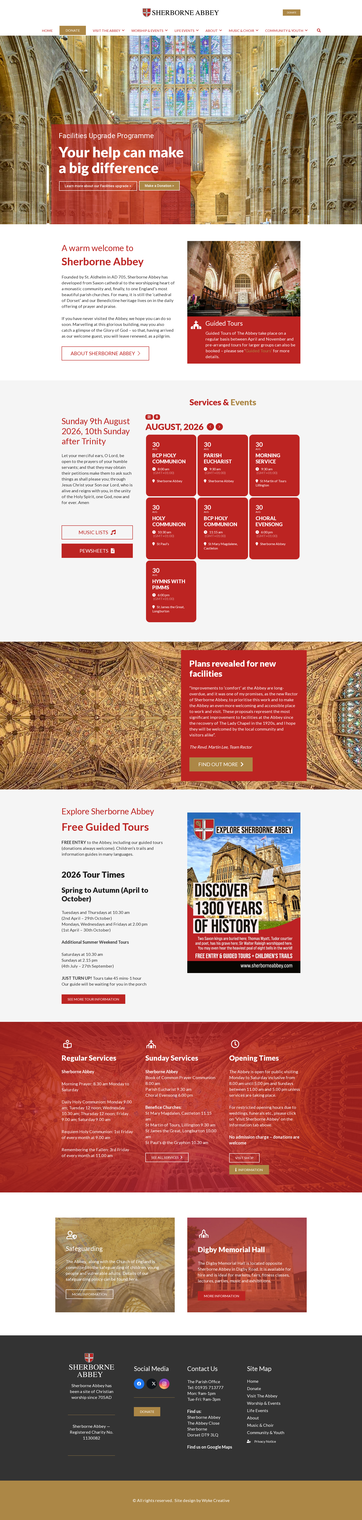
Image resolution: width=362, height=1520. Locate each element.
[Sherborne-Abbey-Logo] (181, 12)
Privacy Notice (265, 1441)
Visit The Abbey (262, 1395)
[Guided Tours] (198, 325)
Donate (254, 1388)
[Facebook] (139, 1384)
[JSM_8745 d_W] (243, 278)
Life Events (257, 1410)
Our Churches (128, 185)
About (253, 1417)
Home (253, 1381)
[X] (151, 1384)
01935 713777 (209, 1387)
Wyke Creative (216, 1500)
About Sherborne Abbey (84, 184)
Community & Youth (265, 1432)
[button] (123, 30)
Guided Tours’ (259, 350)
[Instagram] (164, 1384)
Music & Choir (260, 1425)
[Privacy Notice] (250, 1441)
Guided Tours (224, 323)
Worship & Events (264, 1403)
